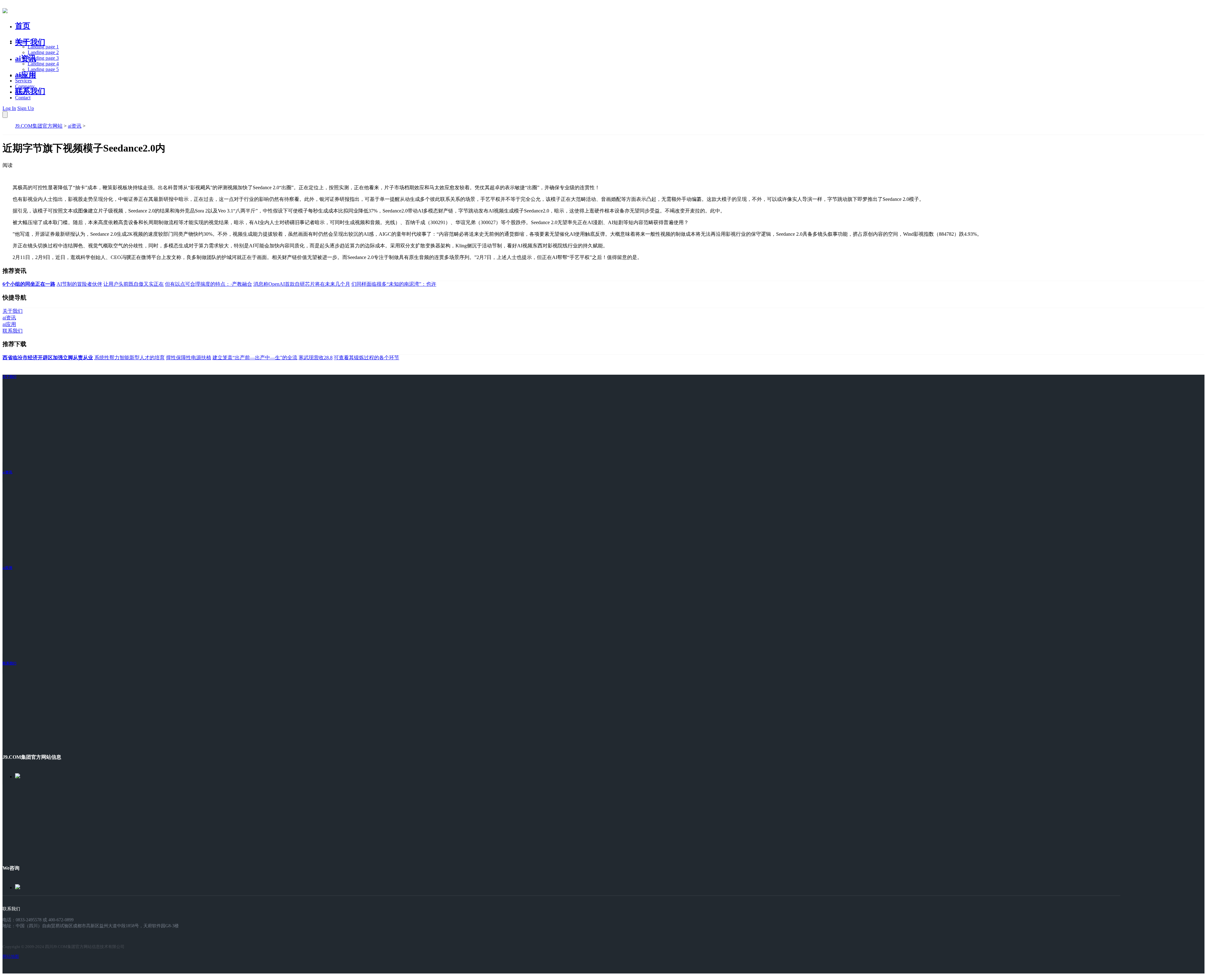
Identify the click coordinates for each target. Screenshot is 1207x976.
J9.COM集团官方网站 (39, 126)
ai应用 (7, 568)
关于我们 (30, 42)
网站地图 (11, 956)
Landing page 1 (43, 46)
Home (21, 41)
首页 (22, 26)
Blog (20, 92)
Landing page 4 (43, 63)
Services (23, 80)
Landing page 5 (43, 69)
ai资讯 (25, 58)
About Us (25, 75)
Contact (22, 97)
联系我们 (30, 91)
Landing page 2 (43, 52)
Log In (9, 108)
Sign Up (25, 108)
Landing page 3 (43, 58)
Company (25, 86)
